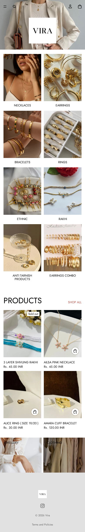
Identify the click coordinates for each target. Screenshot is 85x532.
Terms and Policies (42, 525)
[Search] (14, 6)
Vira (47, 515)
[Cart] (80, 6)
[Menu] (5, 7)
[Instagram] (42, 505)
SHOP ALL (75, 302)
